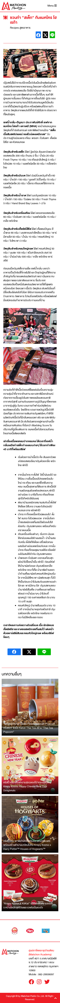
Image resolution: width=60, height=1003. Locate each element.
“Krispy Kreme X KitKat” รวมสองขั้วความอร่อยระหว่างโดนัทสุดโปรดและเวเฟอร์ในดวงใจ (28, 905)
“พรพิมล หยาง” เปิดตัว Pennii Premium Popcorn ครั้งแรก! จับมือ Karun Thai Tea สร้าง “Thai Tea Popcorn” (29, 728)
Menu (51, 6)
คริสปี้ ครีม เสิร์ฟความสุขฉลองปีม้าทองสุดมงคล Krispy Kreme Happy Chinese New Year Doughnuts (27, 786)
